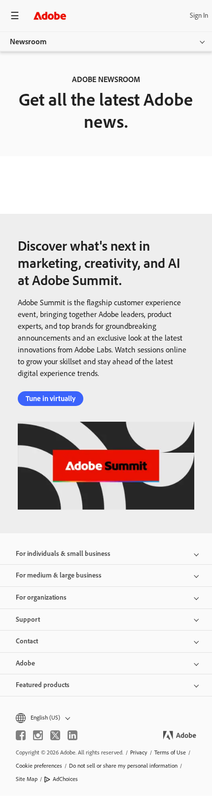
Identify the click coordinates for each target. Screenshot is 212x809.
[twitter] (55, 735)
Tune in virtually (50, 398)
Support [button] (28, 619)
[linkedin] (72, 735)
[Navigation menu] (15, 15)
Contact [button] (27, 641)
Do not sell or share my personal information (123, 765)
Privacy (138, 752)
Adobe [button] (25, 663)
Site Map (26, 779)
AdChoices (65, 779)
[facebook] (21, 735)
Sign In (199, 15)
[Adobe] (50, 15)
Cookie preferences (39, 765)
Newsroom (28, 41)
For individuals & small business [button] (63, 553)
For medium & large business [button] (59, 575)
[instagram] (38, 735)
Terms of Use (170, 752)
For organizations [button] (41, 597)
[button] (106, 717)
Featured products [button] (43, 685)
